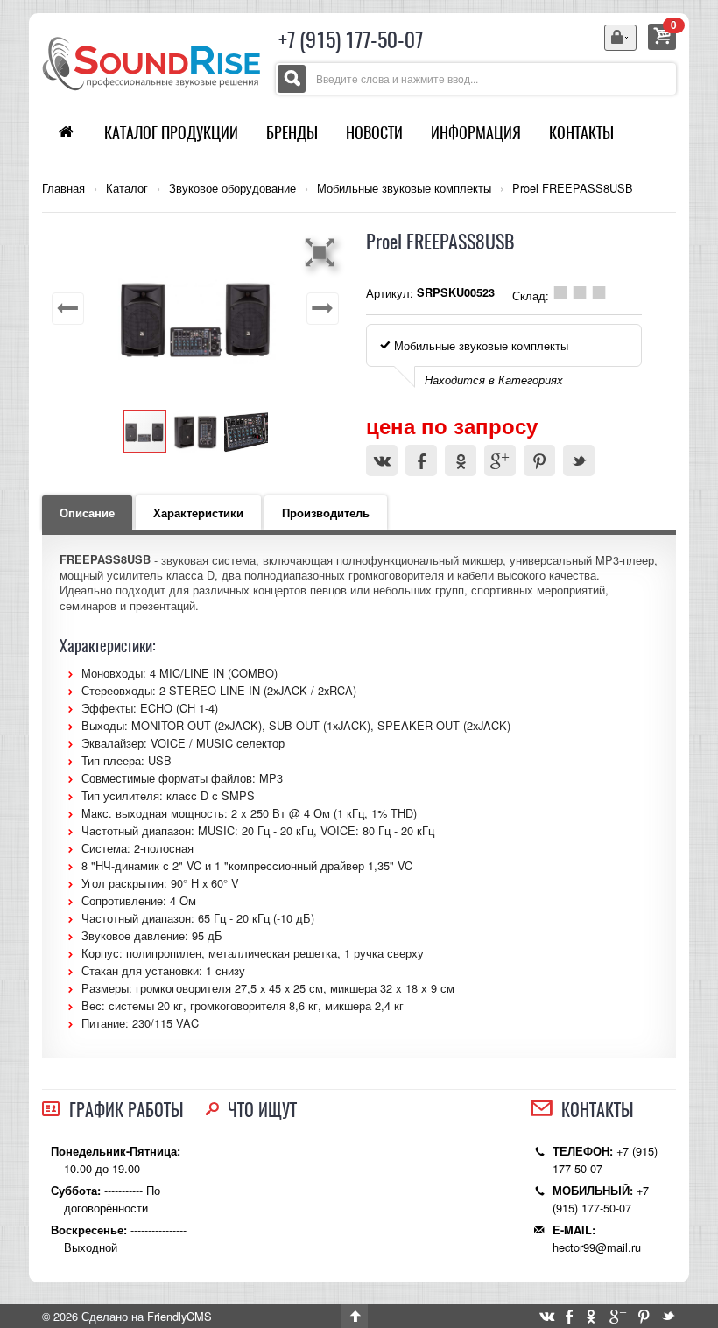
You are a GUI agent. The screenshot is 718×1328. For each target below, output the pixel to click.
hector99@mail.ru (597, 1247)
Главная (63, 188)
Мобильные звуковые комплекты (404, 188)
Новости (374, 133)
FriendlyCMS (179, 1316)
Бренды (292, 133)
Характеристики (198, 513)
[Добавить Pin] (539, 460)
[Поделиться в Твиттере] (579, 460)
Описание (87, 513)
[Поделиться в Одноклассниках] (460, 460)
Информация (476, 133)
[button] (322, 252)
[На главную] (151, 61)
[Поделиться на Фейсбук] (421, 460)
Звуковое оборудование (232, 188)
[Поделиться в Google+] (500, 460)
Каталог (127, 188)
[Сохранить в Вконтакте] (382, 460)
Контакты (581, 133)
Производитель (326, 513)
